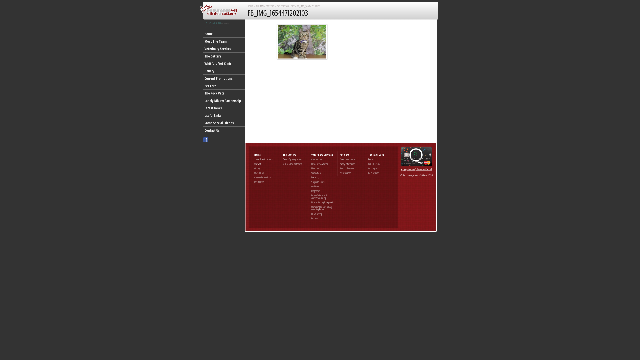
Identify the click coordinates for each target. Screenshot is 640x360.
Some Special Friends (219, 122)
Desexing (315, 177)
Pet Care (210, 86)
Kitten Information (347, 159)
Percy (370, 159)
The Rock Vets (214, 93)
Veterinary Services (217, 48)
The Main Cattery (265, 6)
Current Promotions (218, 78)
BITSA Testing (316, 214)
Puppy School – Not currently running (319, 197)
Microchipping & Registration (323, 202)
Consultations (316, 159)
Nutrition (315, 168)
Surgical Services (318, 182)
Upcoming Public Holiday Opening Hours (321, 208)
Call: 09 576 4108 (216, 23)
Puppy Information (347, 164)
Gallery (209, 71)
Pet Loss (314, 218)
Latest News (213, 108)
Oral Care (315, 186)
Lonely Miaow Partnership (222, 100)
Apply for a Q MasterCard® (416, 169)
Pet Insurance (345, 172)
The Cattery (212, 56)
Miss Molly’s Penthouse (292, 164)
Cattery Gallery (285, 6)
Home (208, 34)
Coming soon (373, 168)
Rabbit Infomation (347, 168)
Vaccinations (316, 172)
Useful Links (212, 115)
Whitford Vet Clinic (217, 63)
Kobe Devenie (374, 164)
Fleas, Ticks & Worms (319, 164)
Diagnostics (315, 190)
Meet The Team (215, 41)
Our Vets (257, 164)
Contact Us (212, 130)
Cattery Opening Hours (292, 159)
